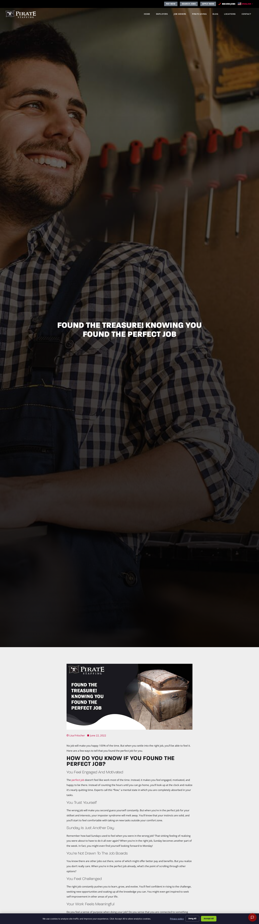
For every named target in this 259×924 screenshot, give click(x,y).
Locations (231, 15)
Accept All (209, 918)
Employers (163, 15)
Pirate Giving (201, 15)
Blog (217, 15)
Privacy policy (177, 918)
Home (148, 15)
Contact (248, 15)
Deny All (192, 918)
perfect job (77, 780)
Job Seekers (181, 15)
